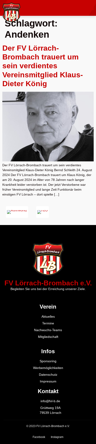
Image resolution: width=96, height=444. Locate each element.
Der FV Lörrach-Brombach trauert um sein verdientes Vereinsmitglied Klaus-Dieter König (42, 66)
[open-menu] (90, 7)
